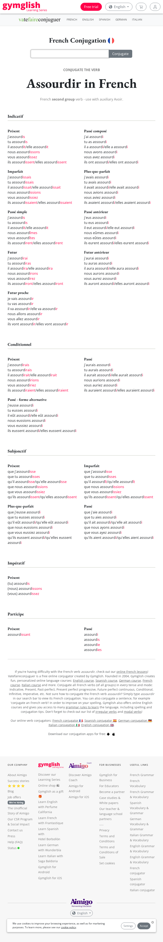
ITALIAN (137, 19)
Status (12, 848)
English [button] (119, 6)
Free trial (91, 6)
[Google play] (108, 734)
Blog (11, 791)
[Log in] (155, 7)
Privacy (104, 830)
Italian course (31, 685)
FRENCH (72, 19)
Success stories (18, 781)
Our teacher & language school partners (110, 814)
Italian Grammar (141, 835)
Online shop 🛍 (48, 785)
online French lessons (132, 672)
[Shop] (141, 7)
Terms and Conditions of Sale (108, 852)
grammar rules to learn (82, 707)
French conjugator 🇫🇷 (67, 721)
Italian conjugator (142, 890)
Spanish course (106, 681)
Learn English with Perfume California (48, 807)
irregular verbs (106, 712)
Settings (128, 926)
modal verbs (133, 712)
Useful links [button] (139, 764)
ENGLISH (88, 19)
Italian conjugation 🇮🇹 (64, 725)
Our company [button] (17, 764)
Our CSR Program (20, 819)
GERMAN (121, 19)
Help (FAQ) (15, 842)
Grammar (136, 813)
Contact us (15, 830)
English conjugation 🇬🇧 (97, 725)
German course (130, 681)
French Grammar (142, 775)
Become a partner (112, 792)
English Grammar (142, 846)
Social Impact (20, 824)
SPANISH (104, 19)
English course (83, 681)
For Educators (109, 786)
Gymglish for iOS (50, 878)
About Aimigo (17, 775)
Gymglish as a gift (50, 791)
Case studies (108, 798)
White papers (108, 803)
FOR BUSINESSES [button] (110, 764)
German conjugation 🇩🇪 (135, 721)
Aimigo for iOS (79, 797)
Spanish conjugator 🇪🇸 (100, 721)
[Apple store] (113, 734)
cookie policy (68, 927)
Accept (144, 926)
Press (11, 836)
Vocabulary (141, 840)
